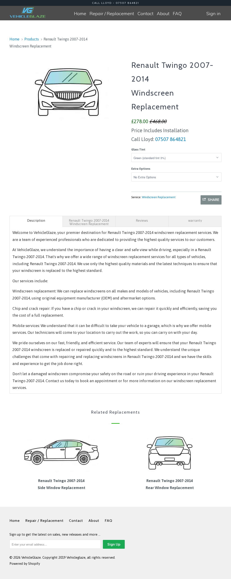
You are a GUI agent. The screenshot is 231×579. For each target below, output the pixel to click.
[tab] (36, 221)
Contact (145, 13)
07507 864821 (170, 139)
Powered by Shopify (24, 563)
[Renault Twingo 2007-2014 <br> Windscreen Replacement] (68, 90)
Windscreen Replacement (159, 197)
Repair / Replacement (112, 13)
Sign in (213, 13)
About (163, 13)
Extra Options (140, 168)
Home (80, 13)
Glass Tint (138, 149)
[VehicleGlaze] (27, 12)
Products (31, 39)
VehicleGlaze (31, 557)
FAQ (177, 13)
